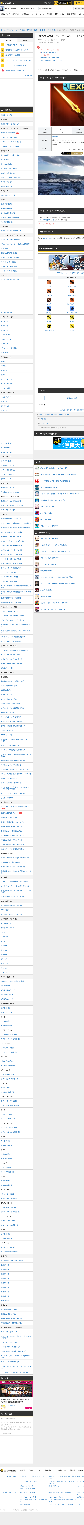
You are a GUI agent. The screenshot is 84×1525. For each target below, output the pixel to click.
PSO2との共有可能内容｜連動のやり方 (13, 1351)
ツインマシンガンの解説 (9, 1127)
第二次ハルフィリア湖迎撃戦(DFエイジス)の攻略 (16, 592)
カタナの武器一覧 (6, 1185)
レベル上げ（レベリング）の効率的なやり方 (15, 807)
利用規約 (22, 1470)
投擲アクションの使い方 (9, 778)
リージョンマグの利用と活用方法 (11, 721)
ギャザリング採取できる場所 (10, 257)
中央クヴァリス (6, 397)
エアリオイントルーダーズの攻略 (11, 550)
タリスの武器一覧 (6, 1158)
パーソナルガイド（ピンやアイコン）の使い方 (16, 774)
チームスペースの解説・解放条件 (11, 663)
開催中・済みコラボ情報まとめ (11, 231)
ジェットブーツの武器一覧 (9, 1225)
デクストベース (6, 479)
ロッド (49, 321)
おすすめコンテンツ (59, 60)
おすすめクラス (45, 58)
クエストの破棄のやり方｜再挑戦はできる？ (15, 858)
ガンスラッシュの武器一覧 (9, 1252)
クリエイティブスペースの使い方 (11, 659)
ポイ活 (49, 3)
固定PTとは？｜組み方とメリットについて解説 (15, 631)
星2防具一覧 (5, 1269)
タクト (72, 330)
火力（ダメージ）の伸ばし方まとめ (12, 849)
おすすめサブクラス (7, 928)
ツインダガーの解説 (7, 1048)
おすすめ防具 (55, 58)
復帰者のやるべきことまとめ (10, 124)
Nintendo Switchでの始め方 (10, 1362)
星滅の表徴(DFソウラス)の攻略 (11, 598)
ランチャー (49, 313)
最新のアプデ (5, 14)
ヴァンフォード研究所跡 (9, 348)
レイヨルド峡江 (6, 443)
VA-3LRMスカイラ (7, 999)
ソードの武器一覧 (6, 1026)
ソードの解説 (5, 1021)
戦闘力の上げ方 (6, 690)
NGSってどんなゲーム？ (9, 1332)
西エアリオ (4, 321)
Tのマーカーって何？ (8, 735)
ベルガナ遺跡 (5, 448)
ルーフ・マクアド (6, 379)
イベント (34, 14)
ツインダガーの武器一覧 (9, 1052)
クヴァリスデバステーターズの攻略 (12, 541)
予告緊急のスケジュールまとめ (15, 45)
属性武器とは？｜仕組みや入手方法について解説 (16, 872)
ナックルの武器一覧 (7, 1092)
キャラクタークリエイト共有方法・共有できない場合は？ (16, 1337)
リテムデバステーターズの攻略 (11, 536)
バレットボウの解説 (7, 1194)
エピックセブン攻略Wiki (55, 1497)
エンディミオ (47, 238)
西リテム (4, 370)
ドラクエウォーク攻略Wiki (27, 1489)
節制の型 (55, 136)
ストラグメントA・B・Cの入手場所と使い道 (15, 886)
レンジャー (4, 941)
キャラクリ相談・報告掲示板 (10, 217)
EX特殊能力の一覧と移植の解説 (11, 831)
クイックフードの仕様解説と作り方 (12, 708)
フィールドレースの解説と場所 (11, 568)
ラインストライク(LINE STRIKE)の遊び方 (14, 650)
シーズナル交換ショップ (47, 220)
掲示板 (25, 40)
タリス (72, 321)
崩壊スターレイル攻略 (26, 1486)
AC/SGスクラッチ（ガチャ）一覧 (12, 914)
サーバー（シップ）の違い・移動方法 (13, 793)
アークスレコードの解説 (9, 572)
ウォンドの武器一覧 (7, 1172)
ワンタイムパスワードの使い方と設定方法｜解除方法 (16, 755)
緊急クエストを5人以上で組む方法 (12, 505)
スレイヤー (4, 972)
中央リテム (4, 361)
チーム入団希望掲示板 (8, 213)
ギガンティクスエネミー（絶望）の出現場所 (15, 244)
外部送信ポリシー (50, 1470)
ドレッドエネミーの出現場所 (10, 239)
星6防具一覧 (5, 1287)
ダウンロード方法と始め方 (9, 1342)
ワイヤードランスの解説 (9, 1034)
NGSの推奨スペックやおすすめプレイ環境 (14, 1372)
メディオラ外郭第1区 (8, 470)
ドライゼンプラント (7, 465)
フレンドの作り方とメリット (10, 611)
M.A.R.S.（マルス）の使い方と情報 (12, 981)
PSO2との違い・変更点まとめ (11, 1347)
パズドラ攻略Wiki (53, 1486)
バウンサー (4, 963)
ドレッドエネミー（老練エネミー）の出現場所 (16, 523)
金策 (56, 14)
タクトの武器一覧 (6, 1238)
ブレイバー (4, 959)
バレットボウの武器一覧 (9, 1198)
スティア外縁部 (6, 461)
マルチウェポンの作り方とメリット (12, 835)
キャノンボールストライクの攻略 (11, 563)
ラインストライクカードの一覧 (11, 654)
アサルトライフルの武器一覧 (10, 1105)
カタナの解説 (5, 1181)
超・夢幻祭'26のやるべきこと (50, 52)
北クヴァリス (5, 410)
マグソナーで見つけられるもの (11, 745)
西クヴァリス (5, 406)
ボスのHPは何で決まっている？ (11, 862)
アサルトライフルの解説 (9, 1101)
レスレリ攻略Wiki (25, 1504)
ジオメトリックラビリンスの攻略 (11, 554)
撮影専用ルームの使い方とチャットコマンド (15, 769)
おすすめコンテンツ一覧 (9, 168)
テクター (4, 954)
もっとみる (28, 75)
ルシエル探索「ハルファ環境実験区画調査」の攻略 (16, 586)
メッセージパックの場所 (9, 271)
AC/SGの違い (5, 910)
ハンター (4, 932)
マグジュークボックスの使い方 (11, 765)
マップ (42, 14)
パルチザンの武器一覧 (8, 1065)
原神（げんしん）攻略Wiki (27, 1492)
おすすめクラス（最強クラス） (11, 155)
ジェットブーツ (49, 330)
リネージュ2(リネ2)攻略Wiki (28, 1497)
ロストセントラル (6, 452)
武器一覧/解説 (71, 14)
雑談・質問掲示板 (6, 204)
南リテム (4, 366)
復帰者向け (25, 14)
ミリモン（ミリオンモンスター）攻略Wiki (60, 1504)
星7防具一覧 (5, 1292)
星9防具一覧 (5, 1301)
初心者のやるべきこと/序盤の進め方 (12, 681)
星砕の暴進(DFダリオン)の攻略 (11, 602)
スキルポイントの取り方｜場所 (11, 717)
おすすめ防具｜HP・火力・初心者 (12, 1260)
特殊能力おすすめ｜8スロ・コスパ (16, 50)
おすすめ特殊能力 (46, 60)
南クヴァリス (5, 401)
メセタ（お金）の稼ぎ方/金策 (10, 703)
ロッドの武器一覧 (6, 1145)
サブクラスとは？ (6, 182)
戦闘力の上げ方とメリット (11, 813)
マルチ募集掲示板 (6, 222)
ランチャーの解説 (6, 1114)
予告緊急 (49, 14)
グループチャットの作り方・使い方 (12, 620)
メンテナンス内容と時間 (9, 137)
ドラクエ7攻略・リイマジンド (29, 1481)
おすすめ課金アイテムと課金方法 (11, 905)
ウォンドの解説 (6, 1167)
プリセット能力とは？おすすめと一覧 (13, 726)
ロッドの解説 (5, 1141)
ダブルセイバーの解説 (8, 1074)
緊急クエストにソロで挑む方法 (11, 501)
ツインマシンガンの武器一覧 (10, 1132)
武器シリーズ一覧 (6, 1012)
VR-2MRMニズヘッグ (8, 990)
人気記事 (8, 40)
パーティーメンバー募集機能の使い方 (13, 637)
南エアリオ (4, 330)
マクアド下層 (5, 388)
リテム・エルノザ (6, 384)
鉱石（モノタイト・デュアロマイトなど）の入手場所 (16, 891)
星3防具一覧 (5, 1274)
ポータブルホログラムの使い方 (11, 641)
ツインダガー (49, 295)
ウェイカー (4, 968)
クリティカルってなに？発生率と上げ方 (14, 867)
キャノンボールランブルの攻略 (11, 559)
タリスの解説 (5, 1154)
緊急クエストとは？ (7, 488)
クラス (62, 14)
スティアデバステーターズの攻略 (11, 545)
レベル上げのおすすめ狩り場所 (11, 177)
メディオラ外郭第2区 (8, 474)
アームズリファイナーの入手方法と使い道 (14, 881)
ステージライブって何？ (9, 510)
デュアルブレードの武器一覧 (10, 1212)
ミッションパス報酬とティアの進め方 (13, 750)
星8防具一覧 (5, 1296)
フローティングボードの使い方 (11, 783)
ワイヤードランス (72, 286)
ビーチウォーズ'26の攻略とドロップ (17, 65)
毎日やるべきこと (6, 186)
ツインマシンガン (72, 313)
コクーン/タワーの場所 (8, 262)
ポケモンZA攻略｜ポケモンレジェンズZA (32, 1477)
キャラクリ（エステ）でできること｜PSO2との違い (16, 1356)
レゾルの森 (4, 352)
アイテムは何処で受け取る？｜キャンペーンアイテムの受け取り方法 (16, 788)
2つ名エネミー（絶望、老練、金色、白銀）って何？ (15, 740)
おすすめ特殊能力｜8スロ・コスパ (12, 1309)
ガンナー (4, 945)
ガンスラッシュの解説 (8, 1247)
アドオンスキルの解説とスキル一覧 (12, 844)
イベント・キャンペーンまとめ (11, 142)
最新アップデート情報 (10, 133)
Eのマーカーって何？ (8, 730)
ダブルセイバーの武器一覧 (9, 1079)
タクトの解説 (5, 1234)
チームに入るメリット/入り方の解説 (12, 616)
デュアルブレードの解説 (9, 1207)
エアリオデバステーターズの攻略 (11, 532)
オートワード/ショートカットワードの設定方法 (15, 625)
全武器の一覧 (5, 1008)
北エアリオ (4, 326)
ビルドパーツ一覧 (6, 668)
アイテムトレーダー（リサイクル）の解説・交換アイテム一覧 (19, 60)
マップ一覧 (4, 248)
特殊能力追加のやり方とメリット (11, 826)
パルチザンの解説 (6, 1061)
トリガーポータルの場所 (9, 266)
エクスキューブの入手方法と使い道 (12, 896)
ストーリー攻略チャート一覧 (10, 280)
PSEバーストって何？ (8, 712)
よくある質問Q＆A (7, 798)
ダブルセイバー (72, 295)
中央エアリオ (5, 335)
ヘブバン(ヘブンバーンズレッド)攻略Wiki (60, 1492)
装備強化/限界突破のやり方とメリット (13, 822)
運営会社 (72, 1470)
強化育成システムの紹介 (9, 817)
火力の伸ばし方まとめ (8, 173)
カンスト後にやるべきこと (9, 699)
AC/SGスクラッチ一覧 (8, 195)
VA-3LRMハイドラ (7, 994)
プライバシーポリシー (34, 1470)
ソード (49, 286)
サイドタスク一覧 (6, 312)
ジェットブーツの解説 (8, 1220)
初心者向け (15, 14)
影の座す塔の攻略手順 (12, 55)
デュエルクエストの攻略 (9, 581)
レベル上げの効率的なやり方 (10, 686)
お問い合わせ (62, 1470)
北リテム (4, 375)
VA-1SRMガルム (6, 986)
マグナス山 (4, 343)
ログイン (80, 3)
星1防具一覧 (5, 1265)
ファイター (4, 936)
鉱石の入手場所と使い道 (9, 253)
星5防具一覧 (5, 1283)
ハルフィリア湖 (6, 339)
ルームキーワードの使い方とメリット (13, 760)
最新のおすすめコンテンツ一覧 (11, 519)
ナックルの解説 (6, 1088)
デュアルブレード (72, 304)
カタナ (49, 304)
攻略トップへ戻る (6, 115)
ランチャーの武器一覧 (8, 1119)
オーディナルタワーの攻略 (9, 577)
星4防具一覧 (5, 1278)
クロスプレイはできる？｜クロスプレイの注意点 (16, 1367)
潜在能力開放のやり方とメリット (11, 840)
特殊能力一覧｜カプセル (9, 1314)
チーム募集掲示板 (6, 208)
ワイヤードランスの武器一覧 (10, 1039)
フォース (4, 950)
